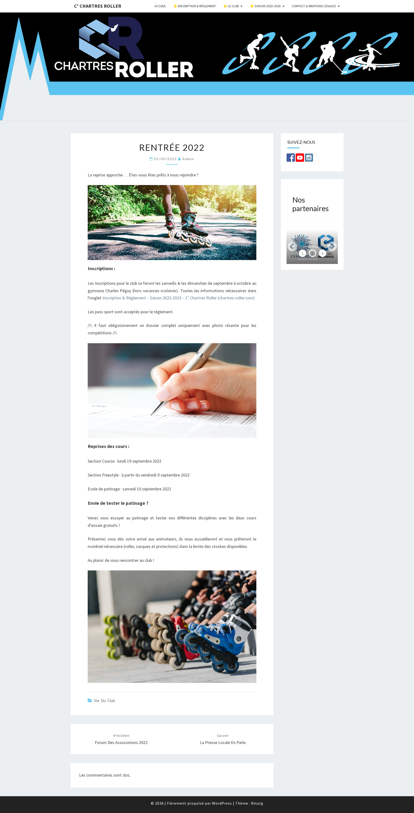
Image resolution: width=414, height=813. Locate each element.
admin (188, 159)
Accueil (160, 6)
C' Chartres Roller (97, 6)
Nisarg (257, 803)
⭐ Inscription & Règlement (194, 6)
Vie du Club (104, 700)
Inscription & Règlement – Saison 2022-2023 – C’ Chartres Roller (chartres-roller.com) (178, 298)
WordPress (222, 803)
